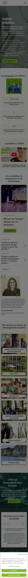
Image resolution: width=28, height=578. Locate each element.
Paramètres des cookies (14, 566)
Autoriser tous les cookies (14, 575)
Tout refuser (14, 570)
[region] (14, 565)
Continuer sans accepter (22, 554)
